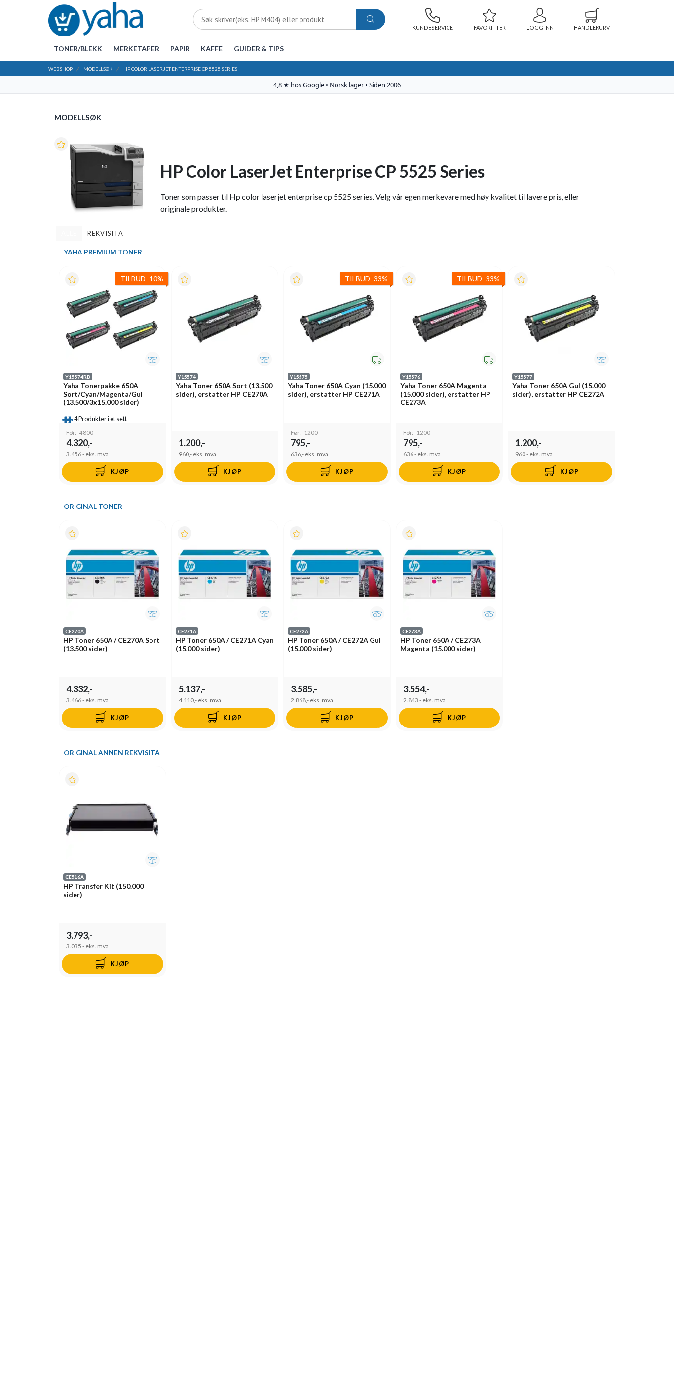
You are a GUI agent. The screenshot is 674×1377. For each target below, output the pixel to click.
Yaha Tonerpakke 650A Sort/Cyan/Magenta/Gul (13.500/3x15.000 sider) (103, 393)
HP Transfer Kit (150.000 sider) (103, 890)
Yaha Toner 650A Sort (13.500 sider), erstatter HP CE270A (224, 389)
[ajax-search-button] (370, 19)
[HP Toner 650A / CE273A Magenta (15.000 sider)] (449, 573)
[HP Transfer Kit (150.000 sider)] (112, 820)
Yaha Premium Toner (103, 252)
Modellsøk (97, 69)
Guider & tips (259, 48)
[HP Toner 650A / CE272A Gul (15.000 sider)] (337, 573)
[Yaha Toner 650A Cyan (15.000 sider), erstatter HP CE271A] (337, 319)
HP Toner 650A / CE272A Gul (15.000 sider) (334, 644)
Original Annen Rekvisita (112, 753)
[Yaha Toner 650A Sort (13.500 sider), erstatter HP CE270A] (225, 319)
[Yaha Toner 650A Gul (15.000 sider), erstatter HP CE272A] (561, 319)
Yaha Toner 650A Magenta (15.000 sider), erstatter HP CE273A (445, 393)
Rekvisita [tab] (105, 233)
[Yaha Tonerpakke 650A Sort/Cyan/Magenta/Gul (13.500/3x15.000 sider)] (112, 319)
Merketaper (136, 48)
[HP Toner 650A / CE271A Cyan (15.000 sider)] (225, 573)
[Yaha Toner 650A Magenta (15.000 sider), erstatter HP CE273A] (449, 319)
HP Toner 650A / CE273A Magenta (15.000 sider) (440, 644)
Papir (180, 48)
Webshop (60, 69)
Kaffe (212, 48)
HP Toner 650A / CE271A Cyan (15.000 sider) (225, 644)
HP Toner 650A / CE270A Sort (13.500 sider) (111, 644)
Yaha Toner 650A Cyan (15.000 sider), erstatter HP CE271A (337, 389)
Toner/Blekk (78, 48)
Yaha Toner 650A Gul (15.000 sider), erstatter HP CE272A (558, 389)
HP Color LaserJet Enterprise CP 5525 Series (180, 69)
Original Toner (93, 506)
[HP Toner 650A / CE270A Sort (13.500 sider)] (112, 573)
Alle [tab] (69, 233)
